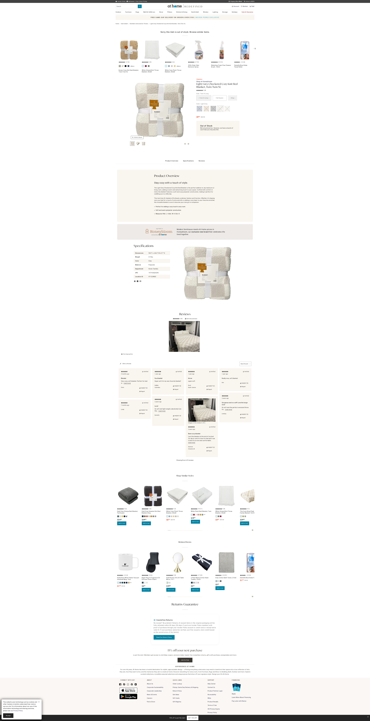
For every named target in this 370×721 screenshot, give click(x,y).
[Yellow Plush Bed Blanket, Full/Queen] (200, 515)
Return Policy (177, 691)
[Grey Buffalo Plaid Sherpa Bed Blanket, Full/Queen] (127, 516)
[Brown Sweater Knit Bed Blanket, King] (145, 516)
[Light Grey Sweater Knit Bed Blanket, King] (155, 516)
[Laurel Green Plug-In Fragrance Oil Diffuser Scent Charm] (147, 583)
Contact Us (211, 687)
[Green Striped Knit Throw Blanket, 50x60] (149, 66)
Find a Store (151, 701)
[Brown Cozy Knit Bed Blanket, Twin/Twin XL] (120, 66)
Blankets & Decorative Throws (139, 23)
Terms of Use (212, 705)
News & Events (152, 694)
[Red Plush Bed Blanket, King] (194, 515)
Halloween (131, 1)
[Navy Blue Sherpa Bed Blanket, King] (125, 516)
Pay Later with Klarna (239, 701)
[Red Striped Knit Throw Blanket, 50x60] (146, 66)
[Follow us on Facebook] (120, 684)
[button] (185, 6)
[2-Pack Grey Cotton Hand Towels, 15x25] (194, 583)
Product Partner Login (215, 691)
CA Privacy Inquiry (214, 709)
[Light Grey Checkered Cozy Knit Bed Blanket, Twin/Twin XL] (123, 66)
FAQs (209, 698)
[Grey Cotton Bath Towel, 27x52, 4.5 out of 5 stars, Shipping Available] (226, 562)
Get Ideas (176, 694)
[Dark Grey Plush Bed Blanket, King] (202, 515)
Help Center (212, 684)
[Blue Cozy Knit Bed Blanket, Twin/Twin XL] (128, 66)
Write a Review (127, 363)
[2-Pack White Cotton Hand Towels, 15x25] (196, 583)
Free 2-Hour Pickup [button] (141, 1)
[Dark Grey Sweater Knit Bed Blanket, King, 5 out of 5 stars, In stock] (153, 496)
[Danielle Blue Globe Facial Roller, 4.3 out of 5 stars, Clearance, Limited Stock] (251, 562)
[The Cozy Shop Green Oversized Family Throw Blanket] (243, 516)
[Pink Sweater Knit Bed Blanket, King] (147, 516)
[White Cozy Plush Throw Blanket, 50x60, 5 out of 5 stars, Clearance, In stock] (177, 496)
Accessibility (212, 694)
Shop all (204, 81)
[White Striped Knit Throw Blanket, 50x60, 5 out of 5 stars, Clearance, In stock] (226, 496)
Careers (149, 698)
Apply (234, 694)
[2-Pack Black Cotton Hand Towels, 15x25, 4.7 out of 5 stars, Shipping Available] (202, 562)
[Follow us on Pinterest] (132, 684)
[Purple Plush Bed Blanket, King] (198, 515)
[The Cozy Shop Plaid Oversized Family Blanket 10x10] (241, 516)
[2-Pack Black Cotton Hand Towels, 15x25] (192, 583)
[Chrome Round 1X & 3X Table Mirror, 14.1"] (169, 583)
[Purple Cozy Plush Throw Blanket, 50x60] (172, 66)
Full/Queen (219, 98)
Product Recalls (213, 701)
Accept (8, 715)
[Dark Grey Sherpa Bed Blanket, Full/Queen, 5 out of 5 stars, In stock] (128, 496)
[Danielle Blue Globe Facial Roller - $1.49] (244, 50)
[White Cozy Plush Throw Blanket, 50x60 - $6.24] (175, 50)
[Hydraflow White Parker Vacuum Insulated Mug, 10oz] (118, 583)
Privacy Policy (212, 712)
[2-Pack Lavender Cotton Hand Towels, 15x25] (198, 583)
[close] (39, 702)
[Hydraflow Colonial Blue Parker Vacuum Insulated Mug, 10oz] (122, 583)
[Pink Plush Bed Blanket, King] (196, 515)
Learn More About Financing (241, 697)
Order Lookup (177, 684)
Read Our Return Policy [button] (164, 637)
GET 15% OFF (192, 718)
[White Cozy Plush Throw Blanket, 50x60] (166, 66)
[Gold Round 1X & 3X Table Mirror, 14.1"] (167, 583)
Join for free (185, 660)
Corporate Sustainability (155, 687)
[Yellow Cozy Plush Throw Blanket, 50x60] (175, 66)
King (232, 98)
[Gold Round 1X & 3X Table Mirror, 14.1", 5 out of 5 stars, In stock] (177, 562)
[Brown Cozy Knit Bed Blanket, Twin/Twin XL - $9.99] (129, 50)
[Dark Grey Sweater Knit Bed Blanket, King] (143, 516)
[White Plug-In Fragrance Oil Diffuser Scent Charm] (145, 583)
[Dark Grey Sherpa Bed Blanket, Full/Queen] (118, 516)
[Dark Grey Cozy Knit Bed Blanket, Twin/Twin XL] (125, 66)
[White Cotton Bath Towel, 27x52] (219, 581)
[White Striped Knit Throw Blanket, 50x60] (143, 66)
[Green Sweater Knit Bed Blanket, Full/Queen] (153, 516)
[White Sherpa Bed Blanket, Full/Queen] (120, 516)
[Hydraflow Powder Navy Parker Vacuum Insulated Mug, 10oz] (127, 583)
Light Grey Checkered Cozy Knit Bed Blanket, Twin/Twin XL (217, 85)
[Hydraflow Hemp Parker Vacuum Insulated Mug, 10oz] (129, 583)
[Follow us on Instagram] (128, 684)
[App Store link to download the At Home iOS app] (128, 690)
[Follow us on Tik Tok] (124, 684)
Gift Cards (176, 698)
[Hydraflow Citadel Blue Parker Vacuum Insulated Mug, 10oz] (120, 583)
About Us (150, 684)
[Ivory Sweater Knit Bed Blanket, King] (149, 516)
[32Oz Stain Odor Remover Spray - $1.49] (198, 50)
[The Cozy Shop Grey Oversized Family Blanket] (245, 516)
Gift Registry (177, 701)
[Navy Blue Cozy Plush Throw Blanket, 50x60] (169, 66)
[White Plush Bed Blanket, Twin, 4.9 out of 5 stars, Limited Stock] (202, 496)
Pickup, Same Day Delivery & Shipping (185, 687)
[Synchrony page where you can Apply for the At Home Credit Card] (236, 687)
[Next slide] (252, 530)
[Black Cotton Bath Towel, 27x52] (221, 581)
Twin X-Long (204, 98)
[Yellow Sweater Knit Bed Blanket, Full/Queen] (151, 516)
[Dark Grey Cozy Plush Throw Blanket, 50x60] (176, 516)
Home (117, 23)
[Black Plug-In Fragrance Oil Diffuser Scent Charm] (143, 583)
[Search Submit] (140, 6)
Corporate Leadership (154, 691)
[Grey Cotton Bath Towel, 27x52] (216, 581)
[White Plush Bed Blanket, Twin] (192, 515)
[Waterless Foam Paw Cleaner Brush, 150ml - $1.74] (221, 50)
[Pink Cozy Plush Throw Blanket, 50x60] (178, 516)
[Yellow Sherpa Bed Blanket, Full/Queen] (122, 516)
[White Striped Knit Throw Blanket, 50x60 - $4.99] (152, 50)
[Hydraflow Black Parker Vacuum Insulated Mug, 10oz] (125, 583)
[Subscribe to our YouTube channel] (136, 684)
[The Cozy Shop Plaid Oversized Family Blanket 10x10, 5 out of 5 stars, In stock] (251, 496)
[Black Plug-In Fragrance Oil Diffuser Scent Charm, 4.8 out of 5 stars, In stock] (153, 562)
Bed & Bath (124, 23)
